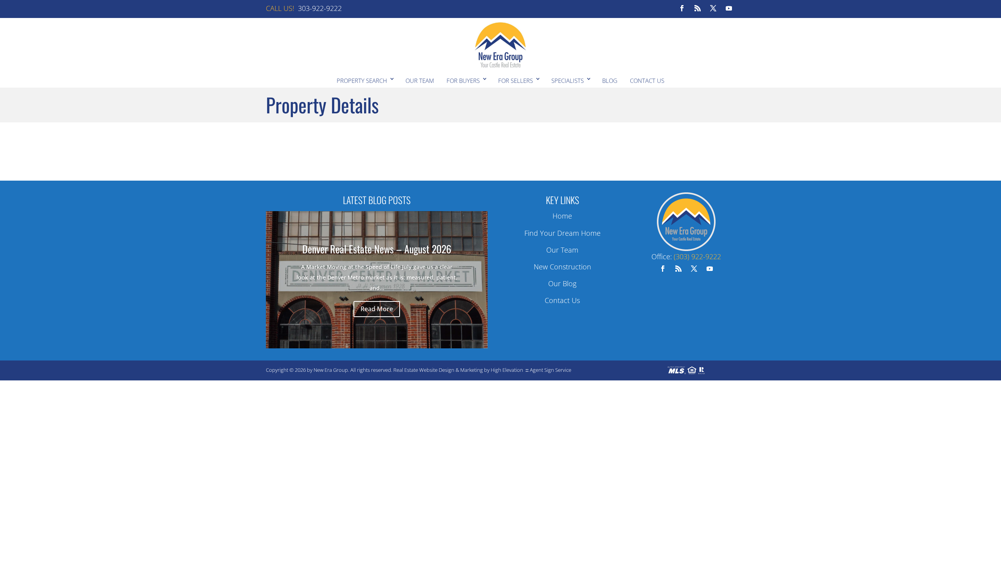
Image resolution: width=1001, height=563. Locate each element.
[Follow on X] (713, 8)
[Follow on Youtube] (729, 8)
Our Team (419, 80)
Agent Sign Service (550, 369)
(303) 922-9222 (697, 256)
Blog (609, 80)
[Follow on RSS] (697, 8)
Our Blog (562, 283)
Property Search (362, 80)
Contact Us (647, 80)
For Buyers (463, 80)
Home (562, 216)
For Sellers (515, 80)
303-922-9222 (320, 8)
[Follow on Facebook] (682, 8)
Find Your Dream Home (562, 233)
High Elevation (507, 369)
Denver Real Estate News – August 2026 (376, 248)
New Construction (562, 266)
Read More (377, 309)
